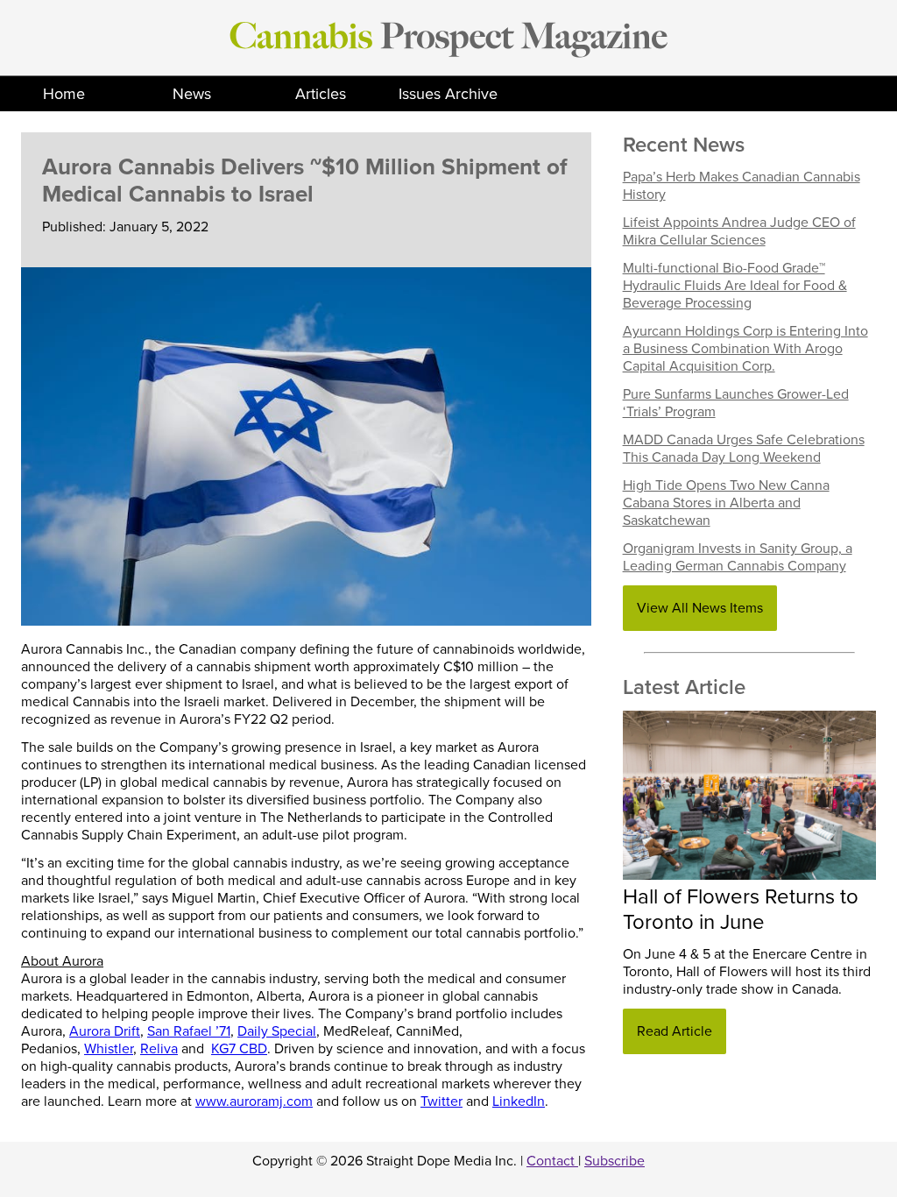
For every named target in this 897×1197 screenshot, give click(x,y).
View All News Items (700, 608)
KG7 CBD (239, 1049)
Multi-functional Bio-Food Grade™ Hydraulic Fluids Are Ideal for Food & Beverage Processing (735, 285)
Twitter (441, 1101)
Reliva (159, 1049)
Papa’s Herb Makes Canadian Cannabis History (741, 185)
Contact (552, 1161)
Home (64, 93)
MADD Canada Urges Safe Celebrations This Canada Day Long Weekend (744, 448)
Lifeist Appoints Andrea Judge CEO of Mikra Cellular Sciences (739, 231)
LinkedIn (518, 1101)
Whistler (108, 1049)
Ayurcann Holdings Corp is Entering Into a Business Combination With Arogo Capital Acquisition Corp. (745, 348)
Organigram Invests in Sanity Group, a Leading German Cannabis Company (737, 557)
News (192, 93)
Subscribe (614, 1161)
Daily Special (276, 1031)
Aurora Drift (104, 1031)
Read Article (674, 1031)
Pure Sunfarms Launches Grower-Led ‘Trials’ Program (736, 403)
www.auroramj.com (254, 1101)
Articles (320, 93)
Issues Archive (448, 93)
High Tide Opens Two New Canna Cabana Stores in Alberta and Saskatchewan (726, 503)
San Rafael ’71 (188, 1031)
